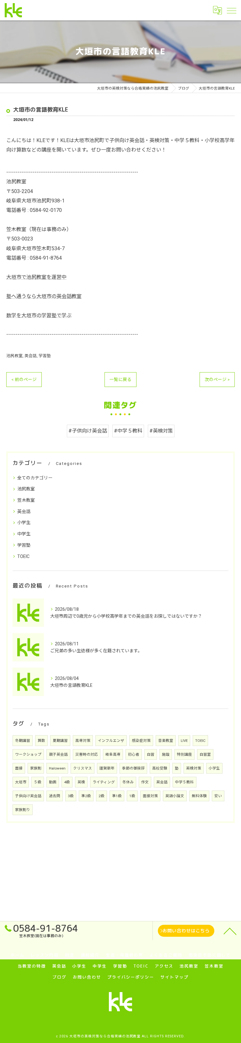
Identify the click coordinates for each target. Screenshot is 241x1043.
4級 (67, 782)
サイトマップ (174, 977)
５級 (37, 782)
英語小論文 (174, 796)
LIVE (184, 740)
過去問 (54, 796)
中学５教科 (184, 782)
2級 (101, 796)
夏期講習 (60, 740)
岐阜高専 (112, 754)
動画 (52, 782)
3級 (71, 796)
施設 (165, 754)
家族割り (22, 810)
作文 (145, 782)
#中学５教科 (128, 431)
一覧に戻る (120, 379)
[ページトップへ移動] (230, 930)
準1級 (117, 796)
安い (218, 796)
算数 (41, 740)
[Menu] (231, 10)
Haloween (57, 768)
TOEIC (23, 556)
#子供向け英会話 (87, 431)
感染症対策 (141, 740)
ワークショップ (28, 754)
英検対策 (193, 768)
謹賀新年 (107, 768)
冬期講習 (22, 740)
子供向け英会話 (28, 796)
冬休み (128, 782)
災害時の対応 (86, 754)
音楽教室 (165, 740)
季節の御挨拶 (133, 768)
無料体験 (199, 796)
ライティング (104, 782)
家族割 (35, 768)
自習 (150, 754)
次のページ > (217, 379)
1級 (132, 796)
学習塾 (45, 355)
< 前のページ (24, 379)
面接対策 (150, 796)
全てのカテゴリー (34, 477)
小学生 (23, 522)
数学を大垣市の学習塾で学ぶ (39, 315)
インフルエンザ (111, 740)
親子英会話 (58, 754)
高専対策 (82, 740)
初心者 (133, 754)
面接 (19, 768)
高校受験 (159, 768)
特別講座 (184, 754)
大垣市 (20, 782)
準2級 (86, 796)
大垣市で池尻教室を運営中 (36, 277)
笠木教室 (26, 500)
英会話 (30, 355)
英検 (81, 782)
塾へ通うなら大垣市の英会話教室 (44, 296)
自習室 (205, 754)
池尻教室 (14, 355)
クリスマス (82, 768)
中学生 (23, 533)
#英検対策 (161, 431)
